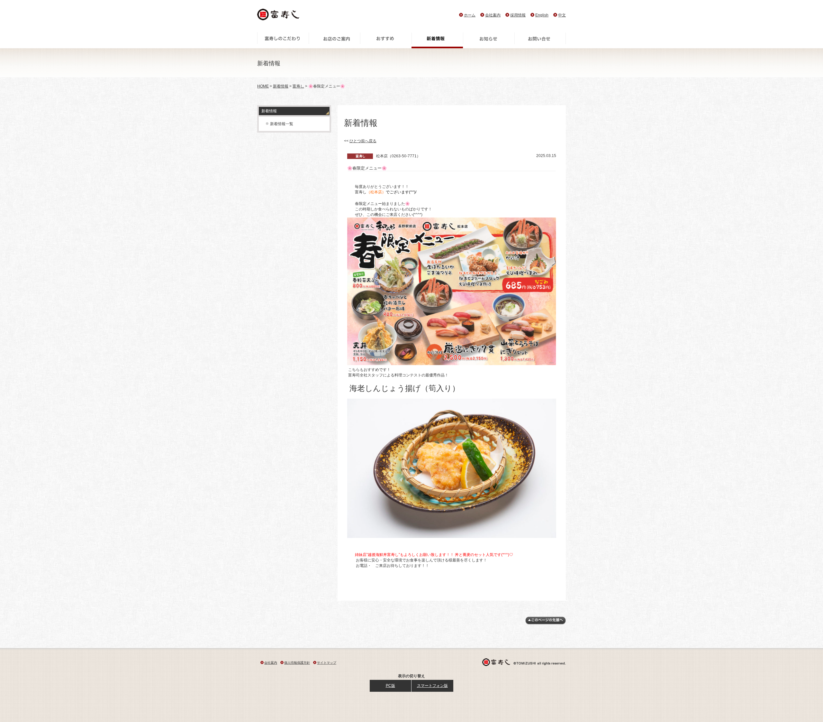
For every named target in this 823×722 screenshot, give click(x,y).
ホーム (469, 15)
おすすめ (386, 40)
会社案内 (493, 15)
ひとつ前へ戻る (362, 141)
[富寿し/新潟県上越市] (279, 16)
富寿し (298, 86)
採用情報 (518, 15)
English (541, 15)
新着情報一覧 (281, 124)
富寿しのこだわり (283, 40)
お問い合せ (540, 40)
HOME (263, 86)
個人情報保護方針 (297, 662)
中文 (562, 15)
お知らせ (488, 40)
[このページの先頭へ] (545, 623)
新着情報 (437, 40)
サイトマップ (326, 662)
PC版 (390, 685)
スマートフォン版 (432, 685)
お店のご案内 (334, 40)
